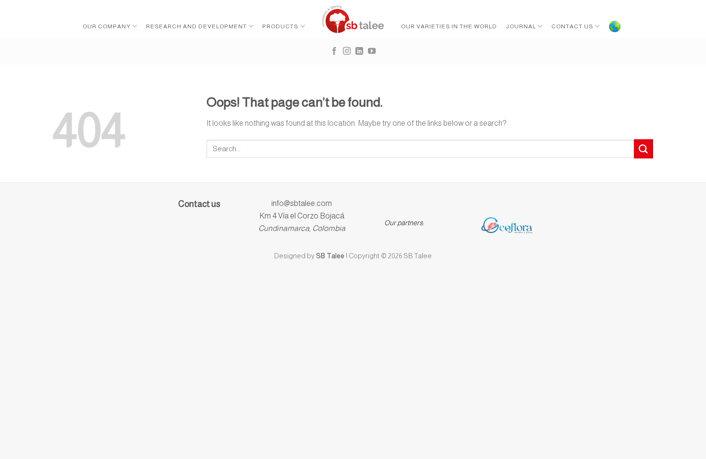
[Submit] (643, 148)
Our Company (107, 26)
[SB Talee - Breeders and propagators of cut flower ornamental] (353, 19)
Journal (521, 26)
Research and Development (196, 26)
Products (280, 26)
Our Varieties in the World (449, 26)
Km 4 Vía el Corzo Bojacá (301, 216)
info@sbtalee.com (301, 203)
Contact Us (572, 26)
